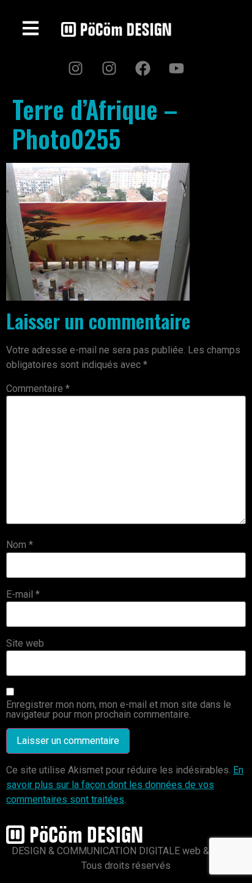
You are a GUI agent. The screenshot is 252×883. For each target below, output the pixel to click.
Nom (19, 545)
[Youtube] (176, 68)
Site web (25, 643)
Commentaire (38, 389)
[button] (30, 29)
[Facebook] (143, 68)
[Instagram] (76, 68)
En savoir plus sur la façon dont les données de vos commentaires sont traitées (124, 784)
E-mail (23, 594)
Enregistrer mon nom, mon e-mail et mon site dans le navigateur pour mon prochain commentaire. (118, 710)
